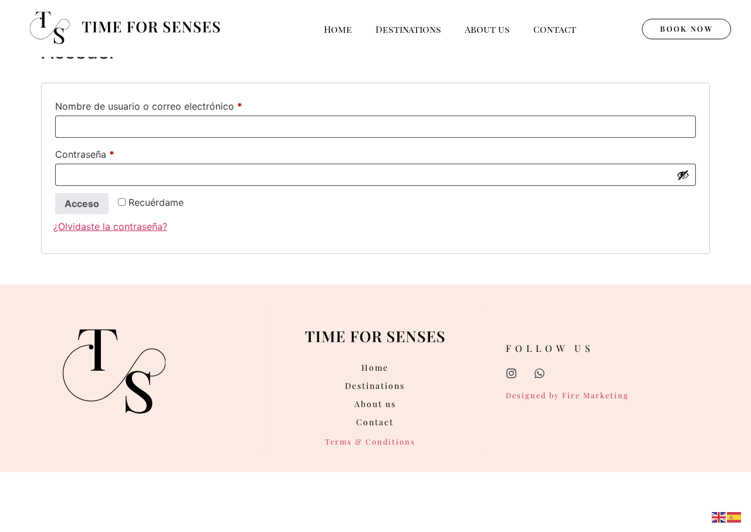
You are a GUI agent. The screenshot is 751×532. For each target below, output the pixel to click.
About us (487, 29)
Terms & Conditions (370, 441)
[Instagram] (511, 373)
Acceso (82, 203)
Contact (554, 29)
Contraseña (109, 152)
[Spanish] (734, 516)
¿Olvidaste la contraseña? (110, 226)
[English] (719, 516)
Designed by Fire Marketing (567, 395)
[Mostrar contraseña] (682, 174)
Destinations (408, 29)
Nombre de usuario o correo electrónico (173, 104)
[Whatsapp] (539, 373)
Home (338, 29)
